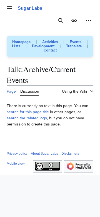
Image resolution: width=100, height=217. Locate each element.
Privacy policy (17, 154)
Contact (50, 50)
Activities (50, 42)
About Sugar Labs (44, 154)
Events (75, 42)
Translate (74, 46)
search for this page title (28, 112)
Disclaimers (70, 154)
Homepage (21, 42)
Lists (16, 46)
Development (43, 46)
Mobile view (16, 164)
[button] (9, 8)
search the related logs (27, 118)
